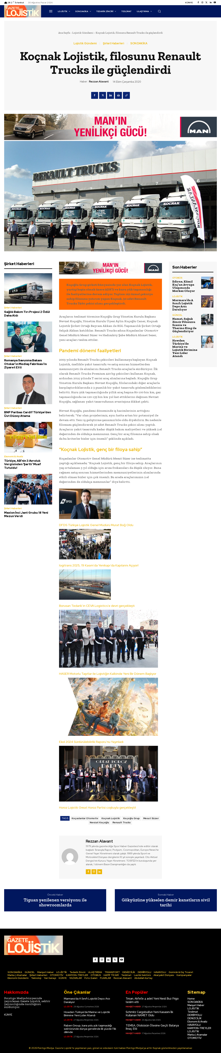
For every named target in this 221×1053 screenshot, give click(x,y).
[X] (102, 95)
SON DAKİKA (138, 43)
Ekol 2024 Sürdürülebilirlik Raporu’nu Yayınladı (91, 742)
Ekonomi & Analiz (13, 456)
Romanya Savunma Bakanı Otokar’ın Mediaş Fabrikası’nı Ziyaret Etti (25, 363)
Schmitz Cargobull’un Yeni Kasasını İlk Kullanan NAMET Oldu (149, 1013)
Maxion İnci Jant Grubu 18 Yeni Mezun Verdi (26, 514)
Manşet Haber (133, 1006)
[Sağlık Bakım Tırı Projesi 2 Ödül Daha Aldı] (28, 288)
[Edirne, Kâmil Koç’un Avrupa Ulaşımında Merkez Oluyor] (207, 283)
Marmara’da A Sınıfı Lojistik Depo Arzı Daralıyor (182, 304)
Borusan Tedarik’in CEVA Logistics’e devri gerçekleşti (97, 606)
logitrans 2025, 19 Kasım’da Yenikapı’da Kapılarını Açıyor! (98, 565)
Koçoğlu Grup (131, 818)
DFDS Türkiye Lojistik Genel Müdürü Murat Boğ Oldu (96, 525)
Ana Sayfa (64, 32)
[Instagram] (202, 3)
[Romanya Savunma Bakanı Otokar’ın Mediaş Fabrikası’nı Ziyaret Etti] (28, 337)
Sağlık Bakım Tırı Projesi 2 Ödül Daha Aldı (27, 313)
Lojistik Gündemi (82, 32)
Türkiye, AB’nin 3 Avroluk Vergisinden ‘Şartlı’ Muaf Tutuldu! (22, 464)
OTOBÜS (177, 278)
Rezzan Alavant (99, 81)
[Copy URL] (126, 95)
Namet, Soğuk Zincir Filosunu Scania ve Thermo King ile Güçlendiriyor (184, 325)
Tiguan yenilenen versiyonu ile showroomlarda (55, 902)
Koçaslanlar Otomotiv (85, 818)
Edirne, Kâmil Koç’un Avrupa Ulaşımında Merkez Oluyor (183, 286)
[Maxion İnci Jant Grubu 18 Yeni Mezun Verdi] (28, 489)
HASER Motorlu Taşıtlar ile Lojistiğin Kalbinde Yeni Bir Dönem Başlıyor (107, 674)
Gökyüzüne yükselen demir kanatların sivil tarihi (166, 902)
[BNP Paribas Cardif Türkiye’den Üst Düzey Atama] (28, 388)
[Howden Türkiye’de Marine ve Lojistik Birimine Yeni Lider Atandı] (207, 342)
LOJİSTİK (177, 296)
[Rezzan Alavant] (72, 856)
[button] (159, 11)
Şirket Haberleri (113, 43)
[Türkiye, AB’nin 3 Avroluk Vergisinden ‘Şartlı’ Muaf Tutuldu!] (28, 437)
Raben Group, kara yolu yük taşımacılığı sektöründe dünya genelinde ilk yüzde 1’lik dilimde (90, 1029)
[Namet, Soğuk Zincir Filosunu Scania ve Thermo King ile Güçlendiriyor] (207, 320)
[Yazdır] (118, 95)
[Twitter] (206, 3)
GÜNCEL (177, 315)
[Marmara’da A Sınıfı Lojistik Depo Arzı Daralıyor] (207, 301)
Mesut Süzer (151, 818)
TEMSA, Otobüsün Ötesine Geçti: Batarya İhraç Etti (152, 1027)
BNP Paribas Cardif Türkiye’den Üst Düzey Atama (27, 414)
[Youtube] (215, 3)
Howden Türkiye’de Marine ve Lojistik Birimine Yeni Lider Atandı (184, 348)
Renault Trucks (122, 822)
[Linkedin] (211, 3)
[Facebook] (198, 3)
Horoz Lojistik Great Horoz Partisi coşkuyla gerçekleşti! (97, 807)
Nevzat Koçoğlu (99, 822)
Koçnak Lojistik (111, 818)
